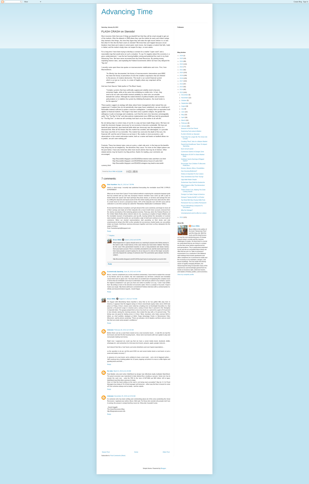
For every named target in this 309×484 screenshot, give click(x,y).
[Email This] (127, 171)
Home (136, 452)
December (185, 95)
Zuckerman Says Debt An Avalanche (193, 182)
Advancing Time (127, 12)
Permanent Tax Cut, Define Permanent (193, 203)
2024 (181, 61)
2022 (181, 67)
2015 (181, 87)
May (182, 114)
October (184, 100)
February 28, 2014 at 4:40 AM (124, 330)
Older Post (166, 452)
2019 (181, 75)
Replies (111, 235)
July (182, 109)
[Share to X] (132, 171)
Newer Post (106, 452)
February (184, 123)
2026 (181, 55)
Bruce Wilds (117, 240)
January (184, 126)
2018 (181, 78)
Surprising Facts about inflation (191, 131)
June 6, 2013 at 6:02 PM (133, 240)
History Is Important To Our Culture (192, 174)
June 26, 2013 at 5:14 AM (132, 271)
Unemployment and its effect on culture (194, 213)
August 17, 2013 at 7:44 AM (128, 299)
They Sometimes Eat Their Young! (192, 177)
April (183, 117)
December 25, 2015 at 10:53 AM (124, 396)
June (183, 112)
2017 (181, 81)
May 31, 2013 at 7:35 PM (126, 184)
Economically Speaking (115, 271)
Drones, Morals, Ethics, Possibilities (192, 168)
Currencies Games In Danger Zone (192, 152)
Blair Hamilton (112, 184)
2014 (181, 89)
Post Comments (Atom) (117, 455)
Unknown (110, 330)
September (185, 103)
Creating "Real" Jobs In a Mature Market (194, 141)
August (183, 106)
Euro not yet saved (187, 149)
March (183, 120)
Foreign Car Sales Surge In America (193, 194)
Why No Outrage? (187, 210)
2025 (181, 58)
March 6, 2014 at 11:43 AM (122, 371)
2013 (181, 92)
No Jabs (110, 371)
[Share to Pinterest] (136, 171)
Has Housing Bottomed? (189, 171)
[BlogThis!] (130, 171)
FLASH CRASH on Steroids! (190, 134)
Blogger (163, 468)
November (185, 98)
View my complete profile (185, 274)
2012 (181, 217)
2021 (181, 70)
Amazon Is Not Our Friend (189, 128)
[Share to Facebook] (134, 171)
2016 (181, 84)
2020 (181, 72)
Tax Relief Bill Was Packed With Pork (193, 200)
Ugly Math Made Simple (189, 179)
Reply (109, 231)
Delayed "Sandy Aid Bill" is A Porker (192, 197)
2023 (181, 64)
